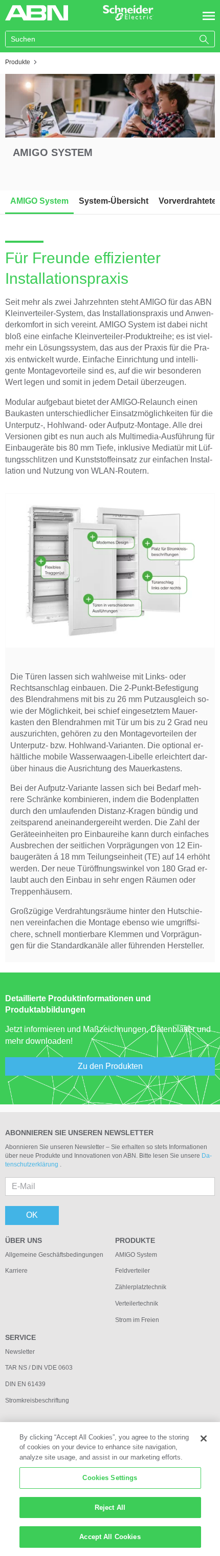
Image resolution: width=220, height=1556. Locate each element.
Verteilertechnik (136, 1303)
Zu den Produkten (110, 1066)
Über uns (23, 1240)
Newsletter (20, 1351)
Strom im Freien (137, 1320)
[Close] (203, 1438)
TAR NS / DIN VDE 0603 (39, 1367)
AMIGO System (39, 201)
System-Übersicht (113, 201)
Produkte (135, 1240)
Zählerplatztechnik (140, 1287)
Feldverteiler (132, 1270)
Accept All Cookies (109, 1537)
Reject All (110, 1507)
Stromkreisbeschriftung (37, 1400)
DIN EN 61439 (25, 1384)
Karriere (16, 1270)
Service (20, 1337)
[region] (110, 1489)
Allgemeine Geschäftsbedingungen (54, 1254)
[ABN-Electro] (36, 12)
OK (32, 1215)
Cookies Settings (109, 1478)
